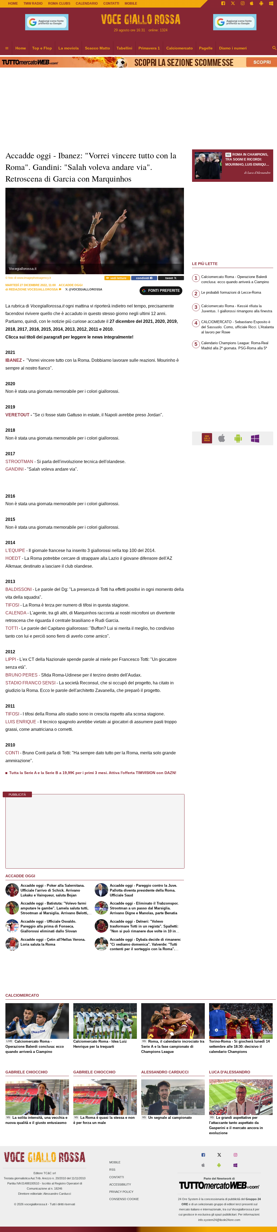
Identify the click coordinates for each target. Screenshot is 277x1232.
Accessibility (120, 1184)
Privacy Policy (121, 1191)
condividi (143, 278)
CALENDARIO (87, 3)
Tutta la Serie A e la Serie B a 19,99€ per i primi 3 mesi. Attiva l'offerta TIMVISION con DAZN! (92, 773)
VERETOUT (18, 415)
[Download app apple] (252, 4)
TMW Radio (33, 3)
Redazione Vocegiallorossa (33, 289)
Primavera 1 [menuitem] (149, 48)
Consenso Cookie (124, 1199)
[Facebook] (223, 4)
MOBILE (131, 3)
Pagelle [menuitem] (206, 48)
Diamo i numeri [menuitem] (233, 48)
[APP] (208, 438)
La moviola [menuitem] (68, 48)
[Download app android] (261, 4)
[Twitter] (233, 4)
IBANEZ (14, 360)
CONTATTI (111, 3)
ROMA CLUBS (59, 3)
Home (13, 3)
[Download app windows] (271, 4)
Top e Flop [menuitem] (42, 48)
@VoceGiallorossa (85, 289)
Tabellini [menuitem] (124, 48)
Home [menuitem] (20, 48)
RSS (112, 1169)
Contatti (116, 1177)
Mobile (114, 1162)
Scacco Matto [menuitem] (97, 48)
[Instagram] (242, 4)
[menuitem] (7, 48)
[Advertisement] (232, 659)
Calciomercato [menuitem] (179, 48)
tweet (169, 278)
